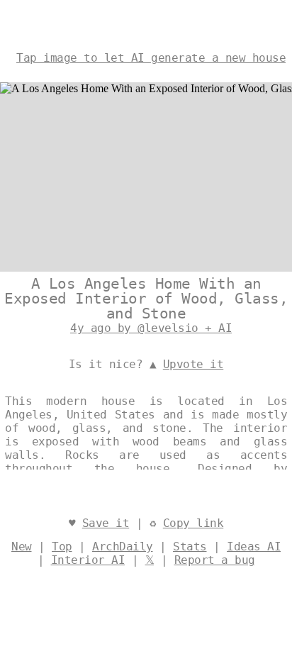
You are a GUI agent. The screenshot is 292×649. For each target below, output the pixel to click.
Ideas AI (254, 546)
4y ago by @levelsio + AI (151, 328)
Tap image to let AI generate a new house (151, 58)
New (21, 546)
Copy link (193, 523)
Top (62, 546)
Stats (190, 546)
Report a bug (214, 560)
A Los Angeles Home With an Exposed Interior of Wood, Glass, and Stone (146, 298)
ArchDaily (122, 546)
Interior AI (88, 560)
